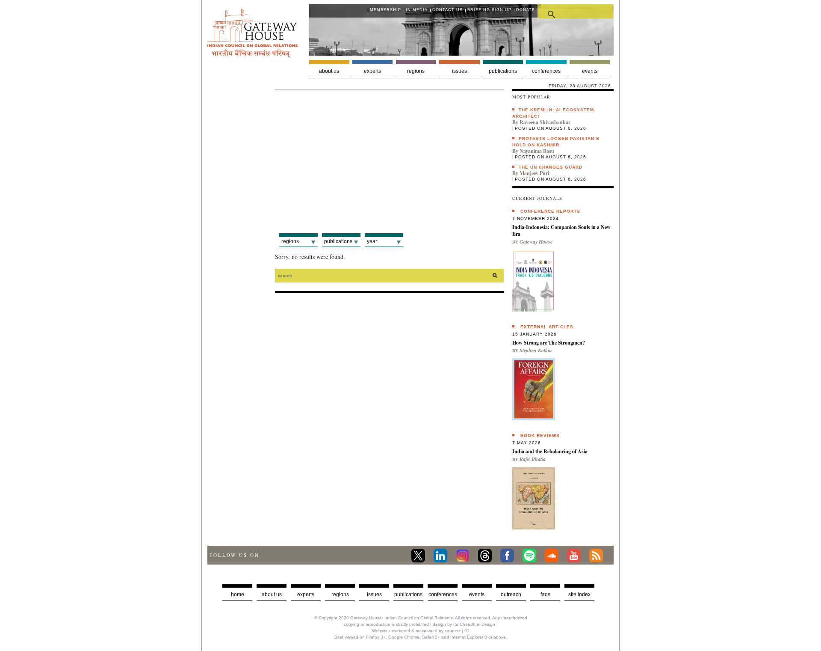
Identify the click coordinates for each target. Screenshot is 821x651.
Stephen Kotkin (536, 350)
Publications (503, 71)
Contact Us (447, 10)
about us (272, 594)
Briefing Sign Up (489, 10)
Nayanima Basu (537, 151)
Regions (416, 71)
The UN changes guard (550, 167)
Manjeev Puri (534, 173)
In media (417, 10)
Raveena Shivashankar (545, 122)
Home (237, 594)
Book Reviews (540, 435)
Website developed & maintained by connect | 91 (421, 630)
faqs (545, 594)
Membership (385, 10)
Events (589, 71)
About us (329, 71)
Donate (525, 10)
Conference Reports (550, 211)
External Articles (546, 326)
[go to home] (252, 55)
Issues (459, 71)
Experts (372, 71)
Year (372, 241)
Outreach (511, 594)
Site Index (579, 594)
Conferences (546, 71)
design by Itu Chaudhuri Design (464, 624)
